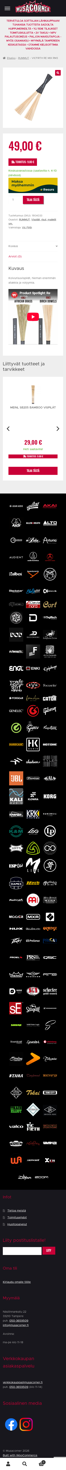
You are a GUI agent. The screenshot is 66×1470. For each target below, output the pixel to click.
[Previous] (8, 429)
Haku (25, 1464)
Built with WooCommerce (20, 1455)
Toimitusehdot (17, 1217)
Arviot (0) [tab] (15, 256)
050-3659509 (18, 1320)
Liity (48, 1250)
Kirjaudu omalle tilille (17, 1282)
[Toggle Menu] (7, 8)
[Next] (57, 429)
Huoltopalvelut (17, 1224)
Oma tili (8, 1464)
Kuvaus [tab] (13, 246)
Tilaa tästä (33, 200)
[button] (58, 73)
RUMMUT (23, 58)
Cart (38, 1461)
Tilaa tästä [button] (33, 471)
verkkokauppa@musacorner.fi (23, 1382)
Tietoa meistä (16, 1210)
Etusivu (11, 58)
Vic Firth (27, 227)
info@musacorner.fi (16, 1325)
